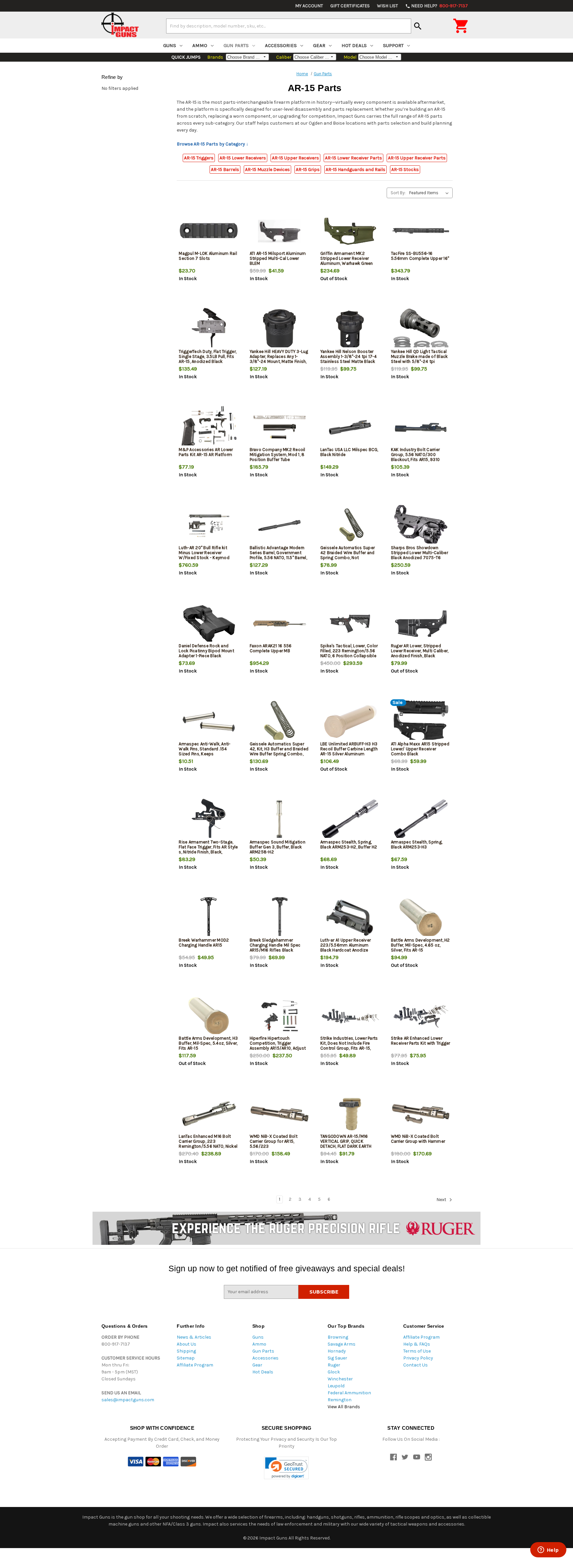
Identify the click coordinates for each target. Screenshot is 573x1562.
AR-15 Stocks (405, 169)
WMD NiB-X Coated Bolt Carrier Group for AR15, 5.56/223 (273, 1141)
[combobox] (288, 26)
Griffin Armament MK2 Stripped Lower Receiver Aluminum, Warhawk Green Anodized (346, 261)
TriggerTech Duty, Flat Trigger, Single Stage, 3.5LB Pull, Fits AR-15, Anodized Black (207, 356)
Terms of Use (417, 1351)
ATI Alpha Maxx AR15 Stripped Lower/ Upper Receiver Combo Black (420, 748)
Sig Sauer (337, 1358)
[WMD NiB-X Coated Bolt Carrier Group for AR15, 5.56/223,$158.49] (279, 1114)
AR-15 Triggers (199, 158)
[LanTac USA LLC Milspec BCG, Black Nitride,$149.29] (350, 427)
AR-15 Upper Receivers (295, 158)
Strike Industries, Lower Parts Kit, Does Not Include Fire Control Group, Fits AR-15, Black (349, 1046)
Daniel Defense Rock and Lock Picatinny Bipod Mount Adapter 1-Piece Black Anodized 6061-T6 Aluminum (207, 653)
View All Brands (344, 1407)
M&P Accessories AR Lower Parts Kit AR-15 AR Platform (206, 452)
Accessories (281, 45)
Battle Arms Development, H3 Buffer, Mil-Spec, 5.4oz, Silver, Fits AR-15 (208, 1043)
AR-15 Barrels (225, 169)
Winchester (340, 1379)
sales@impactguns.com (127, 1400)
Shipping (186, 1351)
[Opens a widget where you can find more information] (548, 1550)
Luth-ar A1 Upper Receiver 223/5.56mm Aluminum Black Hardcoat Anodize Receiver (345, 947)
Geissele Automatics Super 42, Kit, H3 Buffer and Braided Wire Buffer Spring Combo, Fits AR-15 (279, 751)
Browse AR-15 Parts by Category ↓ (212, 144)
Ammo (199, 45)
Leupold (336, 1386)
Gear (319, 45)
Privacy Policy (418, 1358)
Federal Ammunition (349, 1393)
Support (393, 45)
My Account (309, 6)
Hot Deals (354, 45)
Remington (339, 1400)
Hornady (337, 1351)
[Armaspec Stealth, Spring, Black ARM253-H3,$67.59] (420, 819)
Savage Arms (341, 1344)
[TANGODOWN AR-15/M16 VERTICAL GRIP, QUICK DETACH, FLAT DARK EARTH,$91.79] (350, 1114)
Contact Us (415, 1365)
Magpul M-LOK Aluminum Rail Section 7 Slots (208, 256)
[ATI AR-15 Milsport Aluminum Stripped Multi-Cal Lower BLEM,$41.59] (279, 231)
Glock (334, 1372)
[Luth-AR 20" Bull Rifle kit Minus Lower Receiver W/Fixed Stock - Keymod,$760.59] (208, 525)
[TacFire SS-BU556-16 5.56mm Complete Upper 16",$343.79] (420, 231)
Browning (338, 1337)
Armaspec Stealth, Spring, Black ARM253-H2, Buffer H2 (348, 844)
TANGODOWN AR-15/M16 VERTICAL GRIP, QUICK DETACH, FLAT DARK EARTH (346, 1141)
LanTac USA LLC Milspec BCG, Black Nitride (349, 452)
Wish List (387, 6)
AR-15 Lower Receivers (243, 158)
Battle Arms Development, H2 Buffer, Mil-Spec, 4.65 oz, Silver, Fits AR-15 (420, 945)
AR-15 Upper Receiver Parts (417, 158)
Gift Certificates (350, 6)
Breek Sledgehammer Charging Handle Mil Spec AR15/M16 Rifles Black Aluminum (275, 947)
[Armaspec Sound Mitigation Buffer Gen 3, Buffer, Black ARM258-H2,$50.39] (279, 819)
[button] (286, 1468)
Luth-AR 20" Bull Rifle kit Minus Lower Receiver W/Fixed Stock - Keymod (204, 552)
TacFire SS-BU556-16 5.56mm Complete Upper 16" (420, 256)
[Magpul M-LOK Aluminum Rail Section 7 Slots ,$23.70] (208, 231)
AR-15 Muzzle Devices (267, 169)
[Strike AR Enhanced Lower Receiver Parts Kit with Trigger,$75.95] (420, 1016)
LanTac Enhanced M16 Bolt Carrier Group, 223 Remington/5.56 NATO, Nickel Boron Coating (208, 1144)
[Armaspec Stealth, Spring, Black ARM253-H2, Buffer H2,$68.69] (350, 819)
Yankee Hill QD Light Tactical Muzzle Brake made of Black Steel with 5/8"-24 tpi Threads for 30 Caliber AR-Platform (419, 361)
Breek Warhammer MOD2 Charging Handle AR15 (204, 943)
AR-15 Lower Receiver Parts (353, 158)
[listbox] (430, 193)
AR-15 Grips (308, 169)
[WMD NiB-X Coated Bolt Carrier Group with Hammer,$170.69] (420, 1114)
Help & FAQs (416, 1344)
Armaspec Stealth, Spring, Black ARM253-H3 (416, 844)
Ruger (334, 1365)
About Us (186, 1344)
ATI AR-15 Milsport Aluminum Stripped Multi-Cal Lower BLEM (278, 258)
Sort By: (398, 192)
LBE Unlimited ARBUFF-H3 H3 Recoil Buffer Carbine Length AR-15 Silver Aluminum (349, 748)
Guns (169, 45)
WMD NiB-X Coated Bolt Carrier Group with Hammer (418, 1139)
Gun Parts (236, 45)
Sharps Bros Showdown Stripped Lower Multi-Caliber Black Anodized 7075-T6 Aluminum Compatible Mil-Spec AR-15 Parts (419, 557)
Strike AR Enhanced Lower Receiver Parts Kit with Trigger (420, 1041)
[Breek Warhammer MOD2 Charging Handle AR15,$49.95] (208, 918)
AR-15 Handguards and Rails (355, 169)
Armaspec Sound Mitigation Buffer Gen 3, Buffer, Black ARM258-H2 (277, 846)
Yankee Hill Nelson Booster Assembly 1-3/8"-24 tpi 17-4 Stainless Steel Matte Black (348, 356)
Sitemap (186, 1358)
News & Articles (194, 1337)
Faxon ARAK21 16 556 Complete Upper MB (271, 648)
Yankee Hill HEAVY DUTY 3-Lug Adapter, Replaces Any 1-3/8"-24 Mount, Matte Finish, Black (279, 359)
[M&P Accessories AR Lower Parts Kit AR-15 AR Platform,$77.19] (208, 427)
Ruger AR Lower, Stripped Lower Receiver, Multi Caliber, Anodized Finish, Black (420, 650)
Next (441, 1199)
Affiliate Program (195, 1365)
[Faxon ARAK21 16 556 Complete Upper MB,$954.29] (279, 623)
